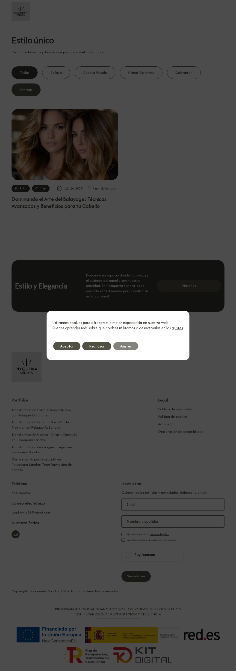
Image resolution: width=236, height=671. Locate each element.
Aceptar (67, 346)
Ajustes (126, 346)
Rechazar (96, 346)
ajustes (177, 328)
